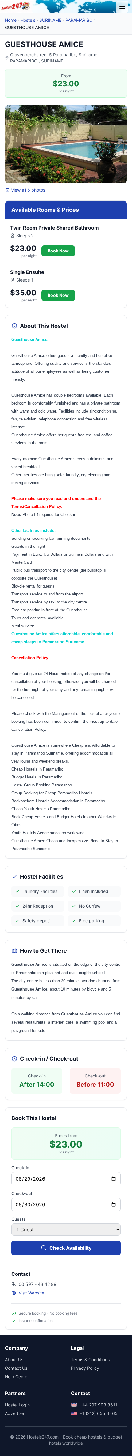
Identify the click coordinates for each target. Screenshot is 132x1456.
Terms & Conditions (90, 1359)
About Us (14, 1359)
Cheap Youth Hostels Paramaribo (40, 809)
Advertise (14, 1413)
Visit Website (31, 1292)
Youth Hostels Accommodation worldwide (47, 833)
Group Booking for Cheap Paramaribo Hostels (51, 793)
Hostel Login (17, 1404)
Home (11, 20)
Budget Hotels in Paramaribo (36, 777)
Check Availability (70, 1248)
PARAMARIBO (79, 20)
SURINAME (50, 20)
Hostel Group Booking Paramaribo (41, 785)
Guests (18, 1219)
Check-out (21, 1193)
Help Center (17, 1376)
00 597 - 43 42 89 (37, 1284)
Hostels (28, 20)
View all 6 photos (28, 189)
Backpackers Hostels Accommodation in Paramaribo (58, 801)
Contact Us (16, 1368)
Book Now (58, 250)
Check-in (20, 1167)
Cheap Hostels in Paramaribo (37, 769)
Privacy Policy (85, 1368)
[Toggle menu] (122, 7)
